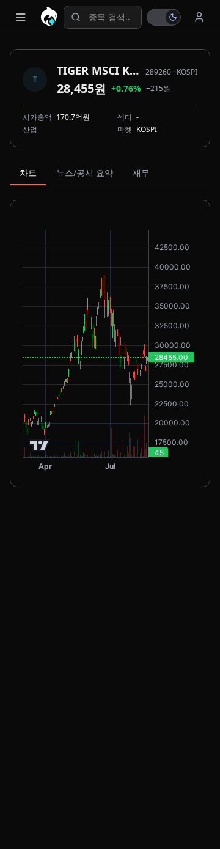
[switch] (164, 17)
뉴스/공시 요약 (84, 172)
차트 (28, 172)
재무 (141, 172)
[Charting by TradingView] (39, 445)
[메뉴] (21, 17)
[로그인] (199, 17)
